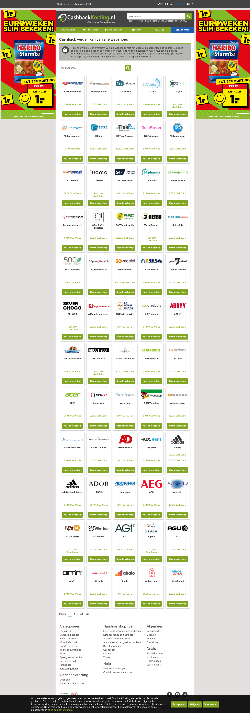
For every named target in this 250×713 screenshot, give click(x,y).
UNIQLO (184, 20)
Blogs (161, 29)
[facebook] (170, 694)
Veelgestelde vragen (114, 668)
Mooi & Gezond (68, 642)
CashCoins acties (67, 29)
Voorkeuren (210, 704)
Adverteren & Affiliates (72, 683)
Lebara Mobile (157, 20)
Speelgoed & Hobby (71, 657)
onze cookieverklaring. (60, 709)
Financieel (65, 664)
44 (81, 613)
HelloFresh (138, 20)
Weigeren (195, 704)
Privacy (151, 638)
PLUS (146, 20)
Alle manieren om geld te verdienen (122, 642)
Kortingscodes (154, 657)
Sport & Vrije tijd (69, 646)
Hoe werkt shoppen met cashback (122, 631)
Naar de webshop (72, 114)
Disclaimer (152, 642)
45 (87, 613)
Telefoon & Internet (70, 649)
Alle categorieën (69, 668)
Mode (63, 653)
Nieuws (107, 653)
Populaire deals (155, 653)
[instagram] (185, 694)
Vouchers (184, 29)
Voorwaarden (154, 631)
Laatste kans (154, 664)
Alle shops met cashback (117, 638)
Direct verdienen (112, 646)
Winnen (107, 657)
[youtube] (177, 694)
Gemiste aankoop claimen (117, 672)
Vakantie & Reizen (69, 634)
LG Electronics (171, 20)
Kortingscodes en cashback (118, 634)
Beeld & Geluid (68, 661)
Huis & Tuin (66, 631)
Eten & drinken (68, 638)
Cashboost (109, 649)
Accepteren (179, 704)
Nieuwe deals (154, 660)
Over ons (65, 679)
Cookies (151, 634)
